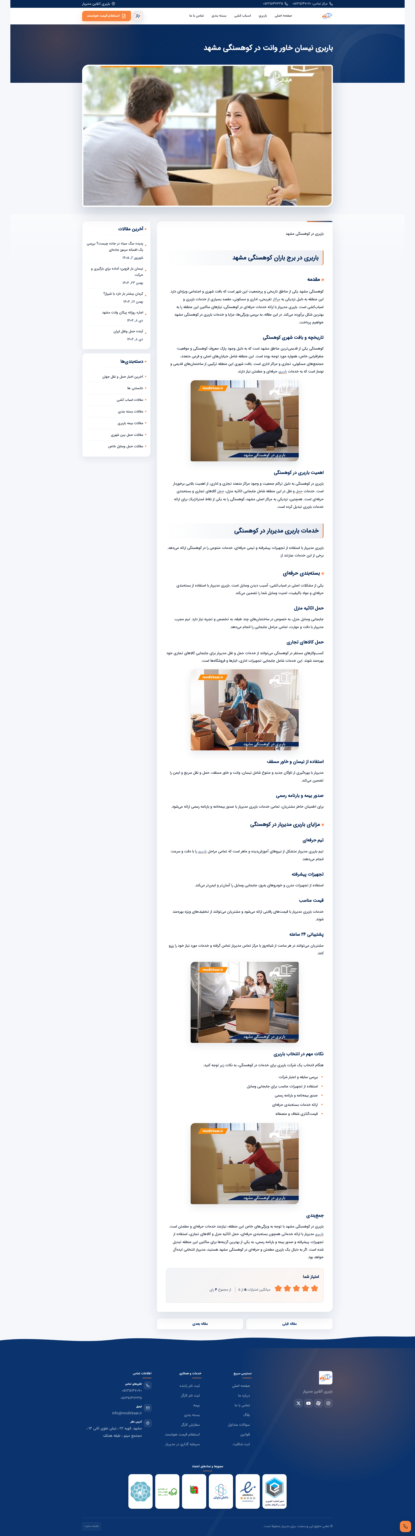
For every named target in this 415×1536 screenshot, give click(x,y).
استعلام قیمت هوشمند (103, 16)
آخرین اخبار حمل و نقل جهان (122, 376)
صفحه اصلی (283, 16)
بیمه (196, 1405)
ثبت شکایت (241, 1444)
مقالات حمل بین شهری (127, 435)
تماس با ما (196, 16)
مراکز (276, 299)
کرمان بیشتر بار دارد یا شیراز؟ (123, 293)
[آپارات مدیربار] (318, 1403)
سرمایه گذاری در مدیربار (182, 1444)
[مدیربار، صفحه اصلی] (316, 16)
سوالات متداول (239, 1425)
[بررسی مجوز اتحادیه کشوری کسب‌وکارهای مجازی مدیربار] (274, 1491)
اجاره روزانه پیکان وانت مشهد (122, 312)
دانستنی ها (135, 388)
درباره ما (244, 1396)
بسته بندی (219, 16)
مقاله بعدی (200, 1324)
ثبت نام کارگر (190, 1396)
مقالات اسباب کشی (130, 400)
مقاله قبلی (289, 1324)
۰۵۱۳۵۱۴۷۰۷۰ (132, 1391)
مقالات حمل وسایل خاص (125, 446)
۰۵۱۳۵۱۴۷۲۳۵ (273, 3)
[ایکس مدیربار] (298, 1403)
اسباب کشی (242, 16)
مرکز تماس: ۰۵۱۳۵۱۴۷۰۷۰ (310, 3)
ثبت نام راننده (190, 1386)
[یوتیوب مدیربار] (308, 1403)
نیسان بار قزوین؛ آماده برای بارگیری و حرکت (117, 272)
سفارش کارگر (190, 1425)
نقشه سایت (91, 1526)
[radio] (278, 1288)
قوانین (245, 1434)
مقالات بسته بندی (130, 411)
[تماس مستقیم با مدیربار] (405, 1526)
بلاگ (246, 1415)
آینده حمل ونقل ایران (128, 331)
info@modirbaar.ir (127, 1413)
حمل (299, 491)
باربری (263, 16)
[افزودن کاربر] (138, 16)
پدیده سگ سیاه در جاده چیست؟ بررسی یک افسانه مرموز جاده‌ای (115, 247)
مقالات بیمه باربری (130, 423)
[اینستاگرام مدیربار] (328, 1403)
